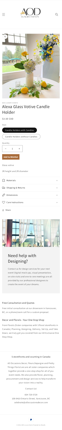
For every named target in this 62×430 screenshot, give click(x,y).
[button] (3, 14)
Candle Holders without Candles (21, 136)
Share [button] (8, 210)
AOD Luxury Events (27, 425)
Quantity (5, 143)
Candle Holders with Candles (19, 130)
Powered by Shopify (39, 425)
